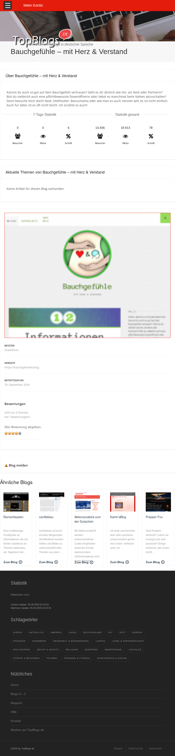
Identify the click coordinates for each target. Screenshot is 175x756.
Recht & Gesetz (48, 649)
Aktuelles (36, 632)
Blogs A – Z (18, 694)
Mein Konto (33, 5)
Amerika (56, 632)
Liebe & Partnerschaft (128, 641)
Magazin (16, 703)
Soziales (135, 649)
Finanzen (19, 641)
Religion (72, 649)
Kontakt (16, 721)
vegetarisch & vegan (112, 658)
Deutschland (92, 632)
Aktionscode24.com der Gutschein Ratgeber (87, 519)
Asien (72, 632)
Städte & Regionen (26, 658)
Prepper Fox (154, 517)
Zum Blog (10, 562)
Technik (51, 658)
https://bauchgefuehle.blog (21, 367)
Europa (137, 632)
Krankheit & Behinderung (71, 641)
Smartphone (113, 649)
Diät (122, 632)
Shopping (91, 649)
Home (15, 685)
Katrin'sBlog (118, 517)
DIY (110, 632)
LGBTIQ (100, 641)
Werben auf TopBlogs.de (27, 730)
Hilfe (14, 712)
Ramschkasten (13, 517)
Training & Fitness (77, 658)
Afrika (17, 632)
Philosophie (21, 649)
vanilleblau (46, 517)
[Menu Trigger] (7, 5)
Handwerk (39, 641)
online (20, 594)
